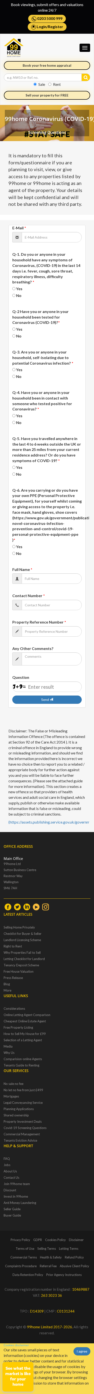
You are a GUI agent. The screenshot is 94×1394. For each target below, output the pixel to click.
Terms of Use (25, 1248)
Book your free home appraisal (47, 65)
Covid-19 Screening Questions (25, 1128)
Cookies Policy (55, 1240)
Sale (41, 84)
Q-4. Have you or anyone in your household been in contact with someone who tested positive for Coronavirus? (42, 400)
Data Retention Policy (28, 1275)
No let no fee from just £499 (23, 1090)
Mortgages (11, 1096)
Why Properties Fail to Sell (22, 952)
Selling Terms (46, 1248)
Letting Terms (68, 1248)
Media (8, 1046)
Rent (57, 84)
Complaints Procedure (21, 1266)
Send (45, 699)
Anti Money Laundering (20, 1203)
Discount (10, 1190)
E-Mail (19, 227)
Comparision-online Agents (23, 1059)
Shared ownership (16, 1115)
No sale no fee (13, 1084)
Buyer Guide (12, 1215)
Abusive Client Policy (74, 1266)
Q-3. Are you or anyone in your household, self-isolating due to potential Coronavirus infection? (42, 357)
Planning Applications (19, 1109)
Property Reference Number (39, 622)
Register (55, 26)
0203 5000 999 (49, 18)
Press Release (13, 978)
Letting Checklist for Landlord (24, 959)
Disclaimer (76, 1240)
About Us (10, 1171)
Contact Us (11, 1177)
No (18, 295)
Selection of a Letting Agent (23, 1040)
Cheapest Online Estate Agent (25, 1021)
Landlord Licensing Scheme (22, 940)
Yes (19, 288)
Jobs (7, 1165)
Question (20, 677)
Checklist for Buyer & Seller (22, 934)
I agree (82, 1351)
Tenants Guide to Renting (21, 1065)
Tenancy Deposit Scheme (21, 965)
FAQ (7, 1159)
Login (42, 26)
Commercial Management (22, 1134)
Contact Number (28, 595)
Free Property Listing (18, 1027)
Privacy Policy (20, 1240)
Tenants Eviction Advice (20, 1140)
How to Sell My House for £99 (25, 1034)
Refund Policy (74, 1257)
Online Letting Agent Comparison (27, 1015)
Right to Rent (13, 946)
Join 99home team (17, 1184)
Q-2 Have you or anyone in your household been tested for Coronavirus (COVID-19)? (40, 317)
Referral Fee (48, 1266)
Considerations (14, 1008)
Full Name (22, 569)
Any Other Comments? (33, 648)
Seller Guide (12, 1209)
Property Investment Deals (23, 1121)
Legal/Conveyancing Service (23, 1103)
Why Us (9, 1053)
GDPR (37, 1240)
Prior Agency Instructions (64, 1275)
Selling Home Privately (19, 927)
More (7, 990)
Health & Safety (51, 1257)
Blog (7, 984)
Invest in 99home (16, 1196)
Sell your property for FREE (47, 95)
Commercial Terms (23, 1257)
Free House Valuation (19, 971)
